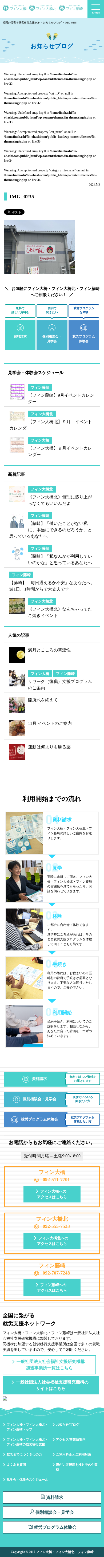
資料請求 (54, 1497)
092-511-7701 (56, 1179)
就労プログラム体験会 (55, 1527)
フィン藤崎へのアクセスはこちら (52, 1287)
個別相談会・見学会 (54, 1512)
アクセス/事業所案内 (71, 1439)
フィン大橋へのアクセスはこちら (52, 1194)
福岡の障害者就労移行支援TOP (21, 22)
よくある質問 (16, 1464)
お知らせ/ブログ (67, 1424)
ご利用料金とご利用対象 (73, 1454)
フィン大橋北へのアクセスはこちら (52, 1241)
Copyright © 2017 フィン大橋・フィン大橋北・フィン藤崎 (52, 1552)
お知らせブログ (52, 22)
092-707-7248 (56, 1273)
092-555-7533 (56, 1226)
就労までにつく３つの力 (24, 1454)
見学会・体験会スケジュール (27, 1479)
